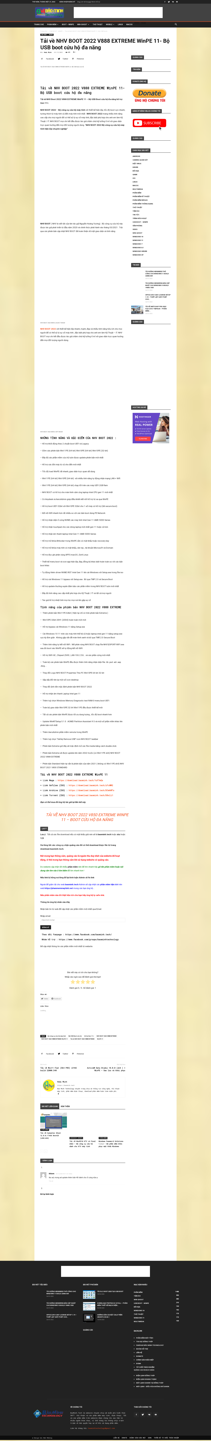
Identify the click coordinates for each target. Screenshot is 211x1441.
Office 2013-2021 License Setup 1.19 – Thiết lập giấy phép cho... (158, 297)
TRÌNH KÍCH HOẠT (140, 218)
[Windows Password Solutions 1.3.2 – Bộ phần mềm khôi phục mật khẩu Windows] (112, 1126)
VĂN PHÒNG (137, 226)
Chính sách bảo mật (137, 1438)
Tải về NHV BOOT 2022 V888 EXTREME (82, 1039)
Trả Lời (51, 1181)
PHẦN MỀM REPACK (140, 200)
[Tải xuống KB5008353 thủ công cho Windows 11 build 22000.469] (137, 276)
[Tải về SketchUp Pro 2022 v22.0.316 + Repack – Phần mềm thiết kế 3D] (137, 309)
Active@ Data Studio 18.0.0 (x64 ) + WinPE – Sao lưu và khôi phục (106, 1069)
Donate (124, 1438)
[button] (176, 24)
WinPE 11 (100, 1039)
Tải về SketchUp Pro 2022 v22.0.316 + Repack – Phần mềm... (156, 309)
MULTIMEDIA (138, 189)
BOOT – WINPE (68, 24)
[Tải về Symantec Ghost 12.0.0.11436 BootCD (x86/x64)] (53, 1122)
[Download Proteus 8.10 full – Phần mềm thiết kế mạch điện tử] (89, 1306)
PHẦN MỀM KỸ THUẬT (141, 196)
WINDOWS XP (138, 255)
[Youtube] (177, 2)
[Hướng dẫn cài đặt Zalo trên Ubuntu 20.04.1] (89, 1318)
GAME (135, 174)
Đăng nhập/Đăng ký (67, 2)
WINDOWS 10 (138, 236)
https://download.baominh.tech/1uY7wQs (80, 780)
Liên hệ (116, 1438)
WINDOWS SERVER (140, 251)
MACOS (129, 24)
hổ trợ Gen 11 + (89, 1036)
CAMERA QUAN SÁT (140, 160)
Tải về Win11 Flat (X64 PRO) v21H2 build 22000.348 (58, 1069)
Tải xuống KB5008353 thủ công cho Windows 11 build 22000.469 (157, 274)
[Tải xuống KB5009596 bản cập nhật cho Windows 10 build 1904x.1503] (137, 288)
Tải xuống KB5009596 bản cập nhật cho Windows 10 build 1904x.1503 (157, 285)
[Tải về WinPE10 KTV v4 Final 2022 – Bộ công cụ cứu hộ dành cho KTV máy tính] (82, 1126)
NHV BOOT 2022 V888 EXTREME (106, 1036)
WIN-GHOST (82, 24)
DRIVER (135, 167)
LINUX (120, 24)
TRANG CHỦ (39, 24)
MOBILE (109, 24)
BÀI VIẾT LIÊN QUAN (50, 1106)
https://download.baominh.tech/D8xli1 (91, 795)
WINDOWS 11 (138, 240)
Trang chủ (43, 31)
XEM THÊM (65, 1106)
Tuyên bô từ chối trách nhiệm (166, 1438)
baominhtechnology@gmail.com (101, 1428)
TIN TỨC (136, 215)
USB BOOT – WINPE (140, 222)
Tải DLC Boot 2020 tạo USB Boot (110, 1291)
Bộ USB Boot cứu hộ (75, 1036)
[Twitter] (169, 2)
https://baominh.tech (65, 1085)
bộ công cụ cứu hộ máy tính (57, 1036)
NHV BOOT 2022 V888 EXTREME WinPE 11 (54, 1039)
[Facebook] (165, 2)
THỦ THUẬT (98, 24)
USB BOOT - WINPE (56, 31)
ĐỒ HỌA (136, 171)
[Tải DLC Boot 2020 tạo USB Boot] (89, 1294)
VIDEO (135, 229)
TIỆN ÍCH (136, 211)
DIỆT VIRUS (137, 163)
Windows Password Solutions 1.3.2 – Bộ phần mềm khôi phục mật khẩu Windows (111, 1143)
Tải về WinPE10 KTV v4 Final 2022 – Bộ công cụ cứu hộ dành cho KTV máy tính (82, 1143)
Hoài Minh (48, 52)
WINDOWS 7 (137, 244)
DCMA (150, 1438)
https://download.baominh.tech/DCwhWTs (91, 790)
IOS (134, 178)
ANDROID (136, 156)
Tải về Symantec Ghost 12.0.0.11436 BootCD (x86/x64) (50, 1135)
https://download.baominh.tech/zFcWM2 (91, 785)
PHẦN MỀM (51, 24)
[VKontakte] (173, 2)
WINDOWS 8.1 (138, 247)
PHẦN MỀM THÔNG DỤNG (143, 204)
